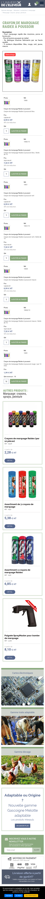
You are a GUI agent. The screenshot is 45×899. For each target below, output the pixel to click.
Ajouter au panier (18, 131)
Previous (34, 391)
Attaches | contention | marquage (24, 10)
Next (39, 391)
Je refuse (18, 895)
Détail (10, 460)
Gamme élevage (6, 10)
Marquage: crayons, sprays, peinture (14, 13)
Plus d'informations (31, 895)
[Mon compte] (29, 3)
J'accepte (9, 895)
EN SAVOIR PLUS (22, 826)
